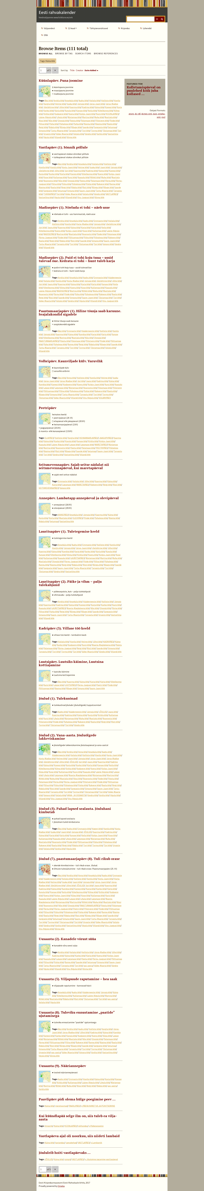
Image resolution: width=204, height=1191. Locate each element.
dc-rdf (137, 113)
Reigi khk (43, 127)
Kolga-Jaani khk (87, 113)
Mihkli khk (95, 177)
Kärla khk (59, 110)
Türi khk (60, 194)
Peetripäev (47, 408)
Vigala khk (48, 137)
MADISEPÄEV (49, 234)
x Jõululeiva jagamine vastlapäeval (101, 1159)
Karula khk (70, 110)
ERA (46, 35)
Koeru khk (73, 113)
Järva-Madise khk (68, 381)
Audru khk (83, 100)
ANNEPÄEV (63, 514)
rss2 (163, 117)
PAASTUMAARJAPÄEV (49, 341)
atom (131, 113)
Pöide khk (114, 120)
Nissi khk (43, 120)
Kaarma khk (75, 107)
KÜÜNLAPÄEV (112, 113)
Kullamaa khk (59, 177)
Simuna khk (44, 130)
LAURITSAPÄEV (77, 558)
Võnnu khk (71, 137)
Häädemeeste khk (89, 331)
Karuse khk (81, 110)
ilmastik (49, 1125)
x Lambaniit (96, 1142)
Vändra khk (90, 133)
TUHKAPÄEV (49, 194)
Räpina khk (100, 123)
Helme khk (60, 103)
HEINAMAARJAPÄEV (88, 437)
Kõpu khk (43, 771)
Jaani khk (104, 167)
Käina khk (99, 107)
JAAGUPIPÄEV (105, 437)
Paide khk (101, 234)
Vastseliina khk (46, 197)
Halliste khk (107, 100)
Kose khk (47, 177)
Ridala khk (54, 127)
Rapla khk (111, 123)
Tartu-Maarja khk (59, 130)
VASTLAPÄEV (111, 194)
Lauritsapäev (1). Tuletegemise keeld (69, 531)
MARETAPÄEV (101, 444)
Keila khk (92, 110)
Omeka (61, 1186)
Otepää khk (63, 120)
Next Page (55, 70)
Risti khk (86, 187)
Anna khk (71, 377)
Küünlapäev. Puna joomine (61, 80)
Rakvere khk (102, 184)
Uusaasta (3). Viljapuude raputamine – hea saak (78, 979)
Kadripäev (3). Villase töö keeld (64, 628)
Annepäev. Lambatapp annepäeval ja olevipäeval (79, 498)
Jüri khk (68, 170)
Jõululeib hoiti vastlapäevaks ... (64, 1152)
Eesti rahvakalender (57, 12)
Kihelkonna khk (105, 110)
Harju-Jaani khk (69, 167)
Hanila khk (44, 167)
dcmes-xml (146, 113)
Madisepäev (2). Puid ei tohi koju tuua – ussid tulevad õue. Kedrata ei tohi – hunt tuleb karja (77, 259)
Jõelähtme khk (50, 107)
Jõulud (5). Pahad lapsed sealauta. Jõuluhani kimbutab (75, 810)
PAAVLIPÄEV (74, 1105)
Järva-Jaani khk (96, 103)
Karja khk (43, 174)
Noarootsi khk (50, 180)
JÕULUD (103, 711)
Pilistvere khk (101, 120)
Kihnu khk (64, 287)
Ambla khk (59, 100)
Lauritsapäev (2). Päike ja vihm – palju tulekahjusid (70, 583)
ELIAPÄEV (49, 437)
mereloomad (61, 1105)
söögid (67, 1159)
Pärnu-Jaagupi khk (47, 237)
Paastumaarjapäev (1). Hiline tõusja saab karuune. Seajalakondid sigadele (80, 312)
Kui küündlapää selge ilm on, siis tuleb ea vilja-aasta (78, 1117)
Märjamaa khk (74, 117)
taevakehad (71, 1142)
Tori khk (86, 130)
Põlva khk (43, 123)
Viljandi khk (59, 137)
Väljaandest (49, 28)
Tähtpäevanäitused (99, 28)
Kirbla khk (48, 113)
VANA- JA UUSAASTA (76, 795)
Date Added (90, 70)
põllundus (83, 1125)
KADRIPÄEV (108, 641)
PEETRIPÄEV (102, 447)
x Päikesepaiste (96, 1125)
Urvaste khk (49, 133)
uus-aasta (88, 965)
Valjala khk (78, 133)
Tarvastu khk (75, 130)
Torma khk (96, 130)
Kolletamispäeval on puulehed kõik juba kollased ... (144, 90)
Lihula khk (61, 117)
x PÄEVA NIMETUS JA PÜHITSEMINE (98, 1105)
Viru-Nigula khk (90, 397)
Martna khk (87, 117)
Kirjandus (125, 28)
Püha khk (53, 123)
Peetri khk (101, 685)
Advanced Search (156, 19)
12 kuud (71, 28)
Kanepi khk (110, 107)
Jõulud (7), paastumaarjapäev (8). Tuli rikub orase (79, 858)
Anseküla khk (71, 100)
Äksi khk (48, 100)
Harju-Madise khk (84, 224)
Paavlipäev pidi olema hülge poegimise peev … (77, 1099)
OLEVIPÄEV (77, 518)
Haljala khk (94, 100)
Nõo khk (52, 120)
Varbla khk (101, 133)
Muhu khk (98, 117)
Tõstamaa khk (109, 130)
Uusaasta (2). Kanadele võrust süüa (67, 939)
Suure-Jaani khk (87, 190)
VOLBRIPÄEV (105, 397)
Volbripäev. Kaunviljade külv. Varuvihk (71, 361)
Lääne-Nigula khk (47, 117)
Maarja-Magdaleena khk (78, 608)
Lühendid (147, 28)
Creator (79, 70)
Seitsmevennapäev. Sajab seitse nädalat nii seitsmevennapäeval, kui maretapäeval (74, 466)
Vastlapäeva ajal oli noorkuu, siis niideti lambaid (79, 1136)
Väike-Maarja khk (64, 133)
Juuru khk (52, 227)
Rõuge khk (76, 127)
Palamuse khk (87, 120)
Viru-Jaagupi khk (85, 197)
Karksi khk (48, 110)
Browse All (46, 53)
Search (161, 19)
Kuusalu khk (83, 177)
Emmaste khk (100, 220)
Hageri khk (97, 828)
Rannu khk (89, 123)
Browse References (106, 53)
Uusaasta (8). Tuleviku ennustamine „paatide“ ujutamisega (77, 1014)
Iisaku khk (71, 103)
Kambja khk (84, 334)
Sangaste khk (100, 127)
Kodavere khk (60, 113)
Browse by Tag (64, 53)
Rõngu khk (65, 127)
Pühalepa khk (65, 123)
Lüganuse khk (61, 387)
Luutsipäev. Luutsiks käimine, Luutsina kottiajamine (71, 663)
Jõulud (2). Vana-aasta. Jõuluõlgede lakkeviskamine (67, 737)
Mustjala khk (110, 117)
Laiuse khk (48, 387)
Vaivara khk (108, 244)
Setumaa (112, 127)
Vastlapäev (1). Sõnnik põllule (63, 147)
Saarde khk (87, 127)
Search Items (83, 53)
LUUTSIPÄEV (70, 685)
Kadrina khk (87, 107)
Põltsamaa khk (75, 237)
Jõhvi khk (63, 107)
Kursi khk (100, 113)
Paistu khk (75, 120)
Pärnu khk (110, 180)
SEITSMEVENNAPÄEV (48, 488)
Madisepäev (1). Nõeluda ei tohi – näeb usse (74, 207)
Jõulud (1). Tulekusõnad (58, 698)
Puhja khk (78, 123)
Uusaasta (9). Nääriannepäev (62, 1066)
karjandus (59, 1142)
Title (72, 70)
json (155, 113)
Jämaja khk (82, 103)
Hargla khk (48, 103)
